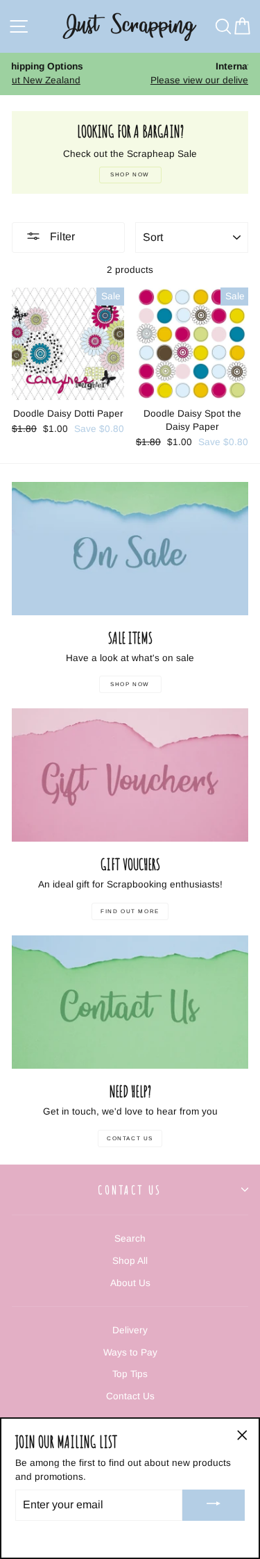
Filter (61, 236)
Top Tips (130, 1374)
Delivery (130, 1330)
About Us (130, 1283)
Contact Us (130, 1138)
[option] (141, 74)
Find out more (130, 911)
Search (130, 1238)
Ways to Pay (130, 1352)
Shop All (130, 1261)
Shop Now (130, 684)
